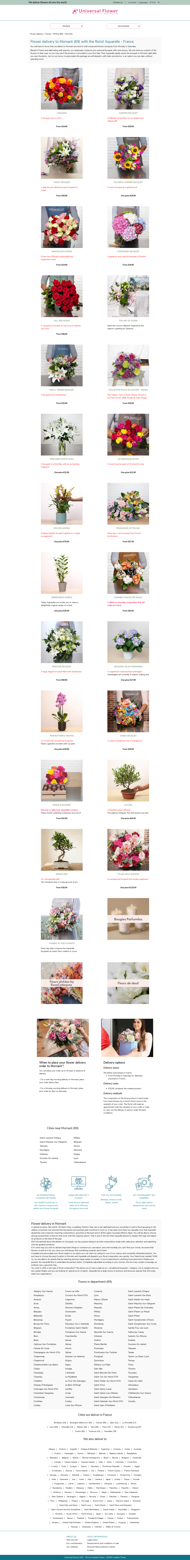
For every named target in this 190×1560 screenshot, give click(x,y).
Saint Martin (100, 1505)
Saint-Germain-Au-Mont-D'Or (108, 1401)
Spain (98, 1514)
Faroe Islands (81, 1470)
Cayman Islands (88, 1462)
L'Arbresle (70, 1372)
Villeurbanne (80, 1162)
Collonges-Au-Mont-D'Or (46, 1389)
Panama (123, 1496)
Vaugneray (133, 1376)
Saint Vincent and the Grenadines (65, 1509)
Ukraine (55, 1522)
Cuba (63, 1466)
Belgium (65, 1457)
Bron (36, 1336)
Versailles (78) (110, 1431)
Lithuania (108, 1483)
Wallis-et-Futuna (113, 1526)
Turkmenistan (133, 1518)
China (109, 1462)
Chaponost (39, 1360)
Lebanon (81, 1483)
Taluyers (44, 1145)
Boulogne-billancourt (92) (81, 1422)
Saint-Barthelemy (91, 1509)
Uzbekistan (134, 1522)
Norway (92, 1496)
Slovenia (58, 1514)
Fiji (92, 1470)
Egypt (137, 1466)
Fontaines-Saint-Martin (76, 1327)
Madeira (69, 1488)
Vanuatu (74, 1526)
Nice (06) (94, 1427)
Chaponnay (39, 1356)
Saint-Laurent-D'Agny (50, 1137)
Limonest (69, 1397)
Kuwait (136, 1479)
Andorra (62, 1449)
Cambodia (137, 1457)
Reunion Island (122, 1501)
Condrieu (38, 1401)
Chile (101, 1462)
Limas (68, 1393)
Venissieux (133, 1384)
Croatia (54, 1466)
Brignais (78, 1141)
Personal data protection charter (101, 1547)
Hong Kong (125, 1475)
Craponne (70, 1299)
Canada (57, 1462)
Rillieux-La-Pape (102, 1364)
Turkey (120, 1518)
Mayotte (125, 1488)
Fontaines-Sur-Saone (75, 1332)
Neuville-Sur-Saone (103, 1332)
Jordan (117, 1479)
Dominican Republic (111, 1466)
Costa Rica (132, 1462)
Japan (108, 1479)
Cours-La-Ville (72, 1291)
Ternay (131, 1360)
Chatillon (38, 1380)
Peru (52, 1501)
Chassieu (38, 1376)
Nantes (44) (82, 1427)
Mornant (68, 34)
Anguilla (73, 1449)
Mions (97, 1315)
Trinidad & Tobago (95, 1518)
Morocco (94, 1492)
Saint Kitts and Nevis (68, 1505)
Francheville (71, 1336)
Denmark (95, 1466)
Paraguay (135, 1496)
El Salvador (57, 1470)
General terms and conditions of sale (103, 1543)
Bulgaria (125, 1457)
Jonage (68, 1368)
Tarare (131, 1352)
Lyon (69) (54, 1427)
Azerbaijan (68, 1453)
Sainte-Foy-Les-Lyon (138, 1327)
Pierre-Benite (100, 1344)
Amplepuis (39, 1295)
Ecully (68, 1315)
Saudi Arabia (108, 1509)
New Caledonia (131, 1492)
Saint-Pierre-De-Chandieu (140, 1307)
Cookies (90, 1550)
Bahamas (91, 1453)
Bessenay (38, 1319)
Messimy (78, 1149)
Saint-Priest (134, 1315)
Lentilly (68, 1389)
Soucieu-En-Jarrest (49, 1158)
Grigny (77, 1154)
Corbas (37, 1405)
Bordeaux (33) (60, 1422)
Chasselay (38, 1372)
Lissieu (68, 1401)
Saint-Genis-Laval (102, 1389)
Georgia (53, 1475)
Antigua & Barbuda (89, 1449)
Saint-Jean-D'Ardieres (104, 1405)
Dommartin (70, 1311)
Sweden (132, 1514)
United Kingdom (92, 1522)
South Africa (71, 1514)
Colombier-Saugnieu (44, 1393)
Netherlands (115, 1492)
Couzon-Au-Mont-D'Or (76, 1295)
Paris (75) (106, 1427)
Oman (102, 1496)
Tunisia (110, 1518)
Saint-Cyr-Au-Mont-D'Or (106, 1376)
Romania (136, 1501)
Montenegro (81, 1492)
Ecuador (127, 1466)
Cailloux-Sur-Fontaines (45, 1344)
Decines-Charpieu (73, 1307)
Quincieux (99, 1360)
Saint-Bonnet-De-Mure (105, 1372)
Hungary (137, 1475)
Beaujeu (37, 1311)
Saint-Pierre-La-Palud (138, 1311)
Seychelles (122, 1509)
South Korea (86, 1514)
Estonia (69, 1470)
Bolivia (75, 1457)
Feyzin (68, 1319)
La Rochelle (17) (129, 1422)
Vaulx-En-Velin (135, 1380)
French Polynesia (131, 1470)
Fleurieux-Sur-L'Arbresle (77, 1323)
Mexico (135, 1488)
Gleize (68, 1352)
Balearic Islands (116, 1453)
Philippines (63, 1501)
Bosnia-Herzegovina (91, 1457)
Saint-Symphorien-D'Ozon (141, 1319)
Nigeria (82, 1496)
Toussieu (132, 1372)
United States (108, 1522)
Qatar (109, 1501)
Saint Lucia (86, 1505)
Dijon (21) (114, 1422)
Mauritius (113, 1488)
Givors (77, 1145)
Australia (137, 1449)
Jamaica (98, 1479)
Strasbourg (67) (134, 1427)
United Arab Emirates (71, 1522)
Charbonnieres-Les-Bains (46, 1364)
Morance (98, 1327)
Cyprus (84, 1466)
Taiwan (70, 1518)
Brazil (106, 1457)
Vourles (131, 1401)
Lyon (76, 1158)
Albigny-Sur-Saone (43, 1291)
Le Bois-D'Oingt (73, 1384)
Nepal (104, 1492)
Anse (36, 1303)
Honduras (111, 1475)
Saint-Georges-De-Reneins (107, 1397)
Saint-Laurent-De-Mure (139, 1295)
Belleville (38, 1315)
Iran (73, 1479)
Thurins (43, 1162)
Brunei (115, 1457)
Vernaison (133, 1389)
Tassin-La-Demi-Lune (138, 1356)
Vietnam (98, 1526)
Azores (80, 1453)
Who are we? (72, 1540)
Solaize (131, 1340)
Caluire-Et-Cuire (41, 1348)
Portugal (85, 1501)
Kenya (126, 1479)
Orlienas (44, 1154)
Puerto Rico (98, 1501)
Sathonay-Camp (136, 1332)
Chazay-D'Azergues (43, 1384)
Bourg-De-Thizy (41, 1323)
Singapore (135, 1509)
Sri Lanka (109, 1514)
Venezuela (86, 1526)
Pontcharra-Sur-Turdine (105, 1352)
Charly (37, 1368)
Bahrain (102, 1453)
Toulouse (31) (94, 1431)
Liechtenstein (94, 1483)
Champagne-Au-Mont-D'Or (47, 1352)
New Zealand (57, 1496)
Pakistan (113, 1496)
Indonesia (64, 1479)
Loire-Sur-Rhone (73, 1405)
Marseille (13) (67, 1427)
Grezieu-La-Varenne (75, 1356)
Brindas (37, 1332)
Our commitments (74, 1543)
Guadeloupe (98, 1475)
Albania (52, 1449)
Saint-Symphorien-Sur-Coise (142, 1323)
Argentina (105, 1449)
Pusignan (98, 1356)
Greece (86, 1475)
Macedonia (57, 1488)
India (54, 1479)
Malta (90, 1488)
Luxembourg (121, 1483)
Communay (39, 1397)
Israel (81, 1479)
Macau (133, 1483)
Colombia (119, 1462)
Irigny (68, 1364)
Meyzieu (98, 1307)
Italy (89, 1479)
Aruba (127, 1449)
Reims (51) (119, 1427)
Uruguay (122, 1522)
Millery (77, 1137)
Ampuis (37, 1299)
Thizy (130, 1364)
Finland (101, 1470)
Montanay (99, 1323)
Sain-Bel (98, 1368)
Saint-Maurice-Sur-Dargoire (53, 1141)
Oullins (97, 1340)
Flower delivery (36, 34)
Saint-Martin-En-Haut (139, 1299)
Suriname (121, 1514)
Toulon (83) (80, 1431)
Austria (57, 1453)
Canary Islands (71, 1462)
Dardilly (69, 1303)
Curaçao (73, 1466)
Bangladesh (132, 1453)
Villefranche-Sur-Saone (139, 1393)
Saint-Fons (99, 1384)
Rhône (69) (58, 34)
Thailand (80, 1518)
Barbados (54, 1457)
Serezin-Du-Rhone (137, 1336)
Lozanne (98, 1291)
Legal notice (92, 1540)
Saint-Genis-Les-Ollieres (106, 1393)
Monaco (68, 1492)
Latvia (70, 1483)
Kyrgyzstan (59, 1483)
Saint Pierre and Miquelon (120, 1505)
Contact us (118, 2)
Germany (64, 1475)
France (48, 34)
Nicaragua (71, 1496)
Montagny (45, 1149)
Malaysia (80, 1488)
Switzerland (58, 1518)
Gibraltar (75, 1475)
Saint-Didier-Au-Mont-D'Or (107, 1380)
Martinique (101, 1488)
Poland (75, 1501)
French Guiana (114, 1470)
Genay (68, 1344)
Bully (36, 1340)
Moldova (57, 1492)
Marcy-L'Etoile (101, 1299)
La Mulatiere (71, 1376)
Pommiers (99, 1348)
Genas (68, 1340)
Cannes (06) (101, 1422)
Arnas (36, 1307)
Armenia (117, 1449)
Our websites (72, 1547)
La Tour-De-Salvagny (75, 1380)
